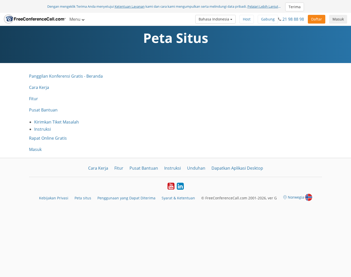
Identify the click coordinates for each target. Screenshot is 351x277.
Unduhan (196, 168)
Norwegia (296, 197)
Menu (75, 19)
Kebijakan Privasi (53, 198)
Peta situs (83, 198)
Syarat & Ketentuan (178, 198)
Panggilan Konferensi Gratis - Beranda (66, 76)
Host (247, 19)
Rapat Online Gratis (48, 138)
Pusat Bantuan (43, 110)
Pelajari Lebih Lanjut (262, 6)
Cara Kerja (39, 87)
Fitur (33, 98)
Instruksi (42, 129)
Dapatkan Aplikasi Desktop (237, 168)
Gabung (268, 19)
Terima (295, 6)
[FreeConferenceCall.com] (35, 19)
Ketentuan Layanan (130, 6)
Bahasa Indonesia (214, 19)
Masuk (338, 19)
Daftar (316, 19)
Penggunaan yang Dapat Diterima (126, 198)
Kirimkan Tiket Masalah (56, 122)
